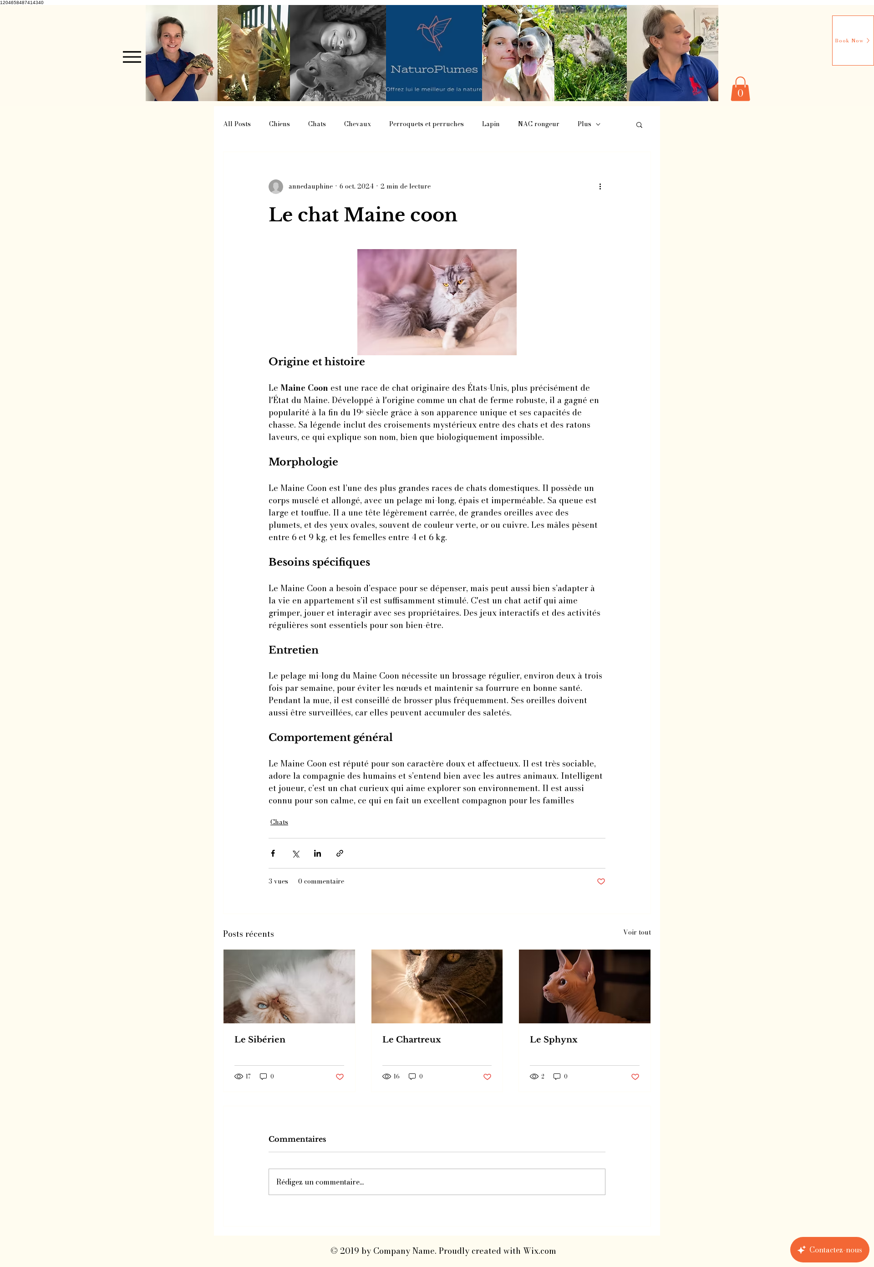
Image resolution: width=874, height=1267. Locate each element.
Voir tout (637, 932)
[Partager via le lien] (339, 853)
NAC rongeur (538, 124)
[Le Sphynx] (584, 986)
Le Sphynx (554, 1040)
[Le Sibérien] (289, 986)
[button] (740, 89)
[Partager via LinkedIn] (317, 853)
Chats (317, 124)
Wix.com (539, 1251)
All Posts (237, 124)
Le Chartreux (411, 1040)
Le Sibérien (259, 1040)
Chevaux (357, 124)
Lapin (491, 124)
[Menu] (132, 57)
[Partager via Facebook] (273, 853)
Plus (584, 124)
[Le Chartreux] (437, 986)
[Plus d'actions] (600, 186)
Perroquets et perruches (426, 124)
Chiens (279, 124)
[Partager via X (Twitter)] (295, 853)
